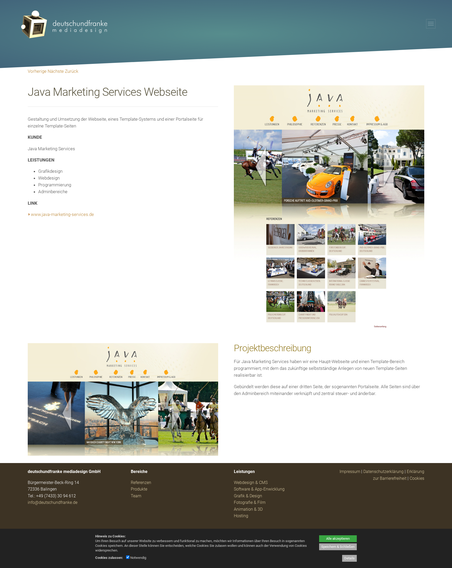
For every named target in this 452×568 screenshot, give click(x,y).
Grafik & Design (248, 495)
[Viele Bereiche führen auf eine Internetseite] (123, 454)
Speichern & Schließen (338, 547)
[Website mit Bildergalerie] (329, 329)
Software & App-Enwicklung (259, 489)
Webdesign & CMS (251, 482)
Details (349, 558)
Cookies (417, 478)
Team (136, 495)
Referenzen (141, 482)
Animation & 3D (248, 509)
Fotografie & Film (249, 502)
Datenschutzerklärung (383, 471)
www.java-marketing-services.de (62, 214)
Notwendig (137, 558)
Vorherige (37, 71)
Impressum (350, 471)
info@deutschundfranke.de (52, 502)
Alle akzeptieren (338, 539)
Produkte (139, 489)
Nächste (56, 71)
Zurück (71, 71)
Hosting (241, 515)
